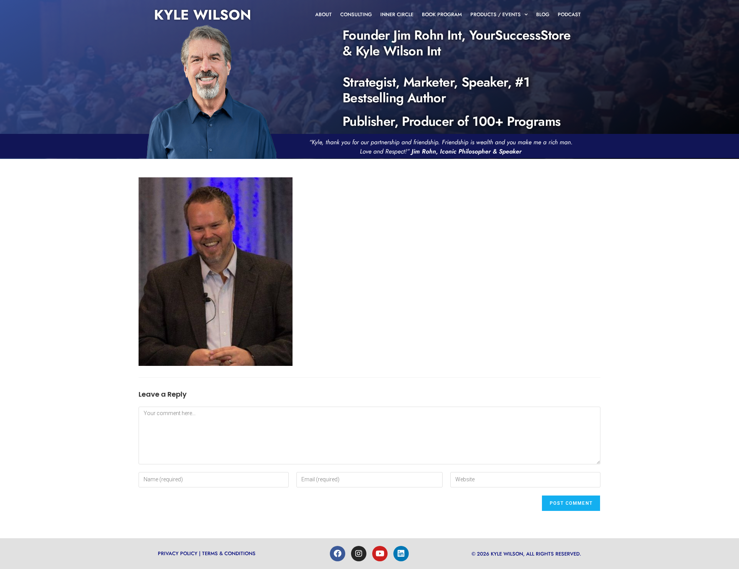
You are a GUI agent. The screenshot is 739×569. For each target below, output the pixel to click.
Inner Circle (396, 14)
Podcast (569, 14)
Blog (542, 14)
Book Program (442, 14)
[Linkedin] (401, 553)
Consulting (356, 14)
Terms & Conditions (229, 553)
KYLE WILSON (202, 15)
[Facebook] (337, 553)
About (323, 14)
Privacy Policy (177, 553)
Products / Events (495, 14)
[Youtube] (380, 553)
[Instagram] (358, 553)
